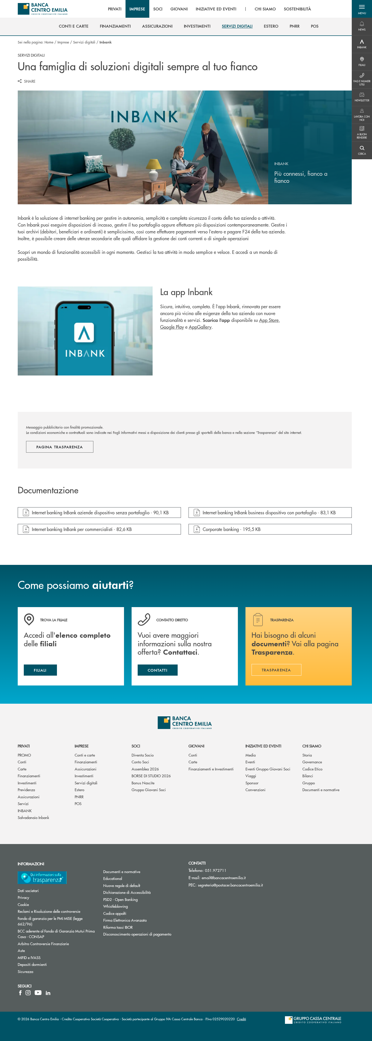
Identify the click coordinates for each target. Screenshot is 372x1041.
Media (250, 755)
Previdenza (26, 789)
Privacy (23, 897)
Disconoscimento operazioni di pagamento (137, 934)
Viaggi (250, 775)
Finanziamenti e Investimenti (211, 768)
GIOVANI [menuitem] (179, 9)
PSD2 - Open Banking (120, 899)
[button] (362, 9)
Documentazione (48, 490)
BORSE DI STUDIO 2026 (151, 775)
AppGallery (200, 327)
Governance (312, 761)
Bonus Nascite (143, 782)
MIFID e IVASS (29, 957)
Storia (307, 755)
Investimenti (27, 782)
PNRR (79, 796)
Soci (136, 745)
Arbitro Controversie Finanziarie (57, 943)
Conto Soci (140, 761)
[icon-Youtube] (38, 992)
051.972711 (215, 870)
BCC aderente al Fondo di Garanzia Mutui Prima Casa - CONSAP (56, 933)
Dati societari (28, 890)
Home (49, 42)
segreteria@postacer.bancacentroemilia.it (230, 885)
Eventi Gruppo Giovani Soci (267, 768)
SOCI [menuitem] (158, 9)
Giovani (196, 745)
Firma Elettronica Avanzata (125, 920)
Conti (22, 761)
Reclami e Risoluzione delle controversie (49, 911)
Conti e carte (85, 755)
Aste (21, 950)
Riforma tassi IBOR (118, 927)
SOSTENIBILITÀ (297, 9)
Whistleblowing (115, 906)
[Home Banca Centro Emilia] (43, 9)
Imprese (63, 42)
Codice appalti (114, 913)
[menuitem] (73, 26)
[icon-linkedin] (48, 992)
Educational (112, 878)
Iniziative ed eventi (263, 745)
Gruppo (308, 782)
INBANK (25, 810)
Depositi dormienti (32, 964)
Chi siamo (311, 745)
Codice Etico (312, 768)
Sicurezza (25, 971)
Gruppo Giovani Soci (149, 789)
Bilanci (307, 775)
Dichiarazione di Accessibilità (127, 892)
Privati (24, 745)
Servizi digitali (84, 42)
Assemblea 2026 (145, 768)
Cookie (23, 904)
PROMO (24, 755)
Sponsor (251, 782)
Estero (79, 789)
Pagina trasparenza (59, 446)
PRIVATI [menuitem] (114, 9)
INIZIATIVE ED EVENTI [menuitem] (216, 9)
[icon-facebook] (20, 992)
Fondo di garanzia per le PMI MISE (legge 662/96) (50, 921)
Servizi (23, 803)
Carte (22, 768)
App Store (269, 320)
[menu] (209, 9)
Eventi (250, 761)
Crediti (241, 1018)
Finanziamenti (29, 775)
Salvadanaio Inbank (33, 817)
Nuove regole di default (121, 885)
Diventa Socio (143, 755)
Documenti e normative (320, 789)
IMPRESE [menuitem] (137, 9)
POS (78, 803)
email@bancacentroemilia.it (224, 877)
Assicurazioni (28, 796)
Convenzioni (255, 789)
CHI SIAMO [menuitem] (265, 9)
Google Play (172, 327)
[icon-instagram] (28, 992)
